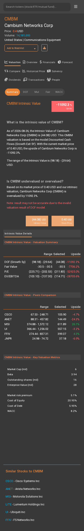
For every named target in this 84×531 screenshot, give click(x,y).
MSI (7, 324)
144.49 (62, 319)
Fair (48, 91)
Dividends (15, 79)
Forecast (67, 62)
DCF (25, 91)
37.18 (62, 338)
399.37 (62, 333)
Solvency (57, 71)
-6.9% (76, 338)
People (56, 79)
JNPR (8, 338)
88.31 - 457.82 (39, 319)
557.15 (62, 329)
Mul (36, 91)
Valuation (15, 62)
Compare (14, 71)
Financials (49, 62)
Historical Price (36, 71)
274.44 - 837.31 (38, 333)
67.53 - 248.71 (39, 314)
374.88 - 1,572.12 (37, 324)
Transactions (36, 79)
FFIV (7, 333)
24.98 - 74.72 (40, 338)
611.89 (62, 324)
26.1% (76, 324)
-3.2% (76, 329)
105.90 (62, 314)
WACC (59, 91)
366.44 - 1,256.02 (37, 329)
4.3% (76, 333)
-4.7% (76, 314)
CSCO (8, 314)
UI (5, 329)
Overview (31, 62)
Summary (12, 91)
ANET (8, 319)
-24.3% (75, 319)
